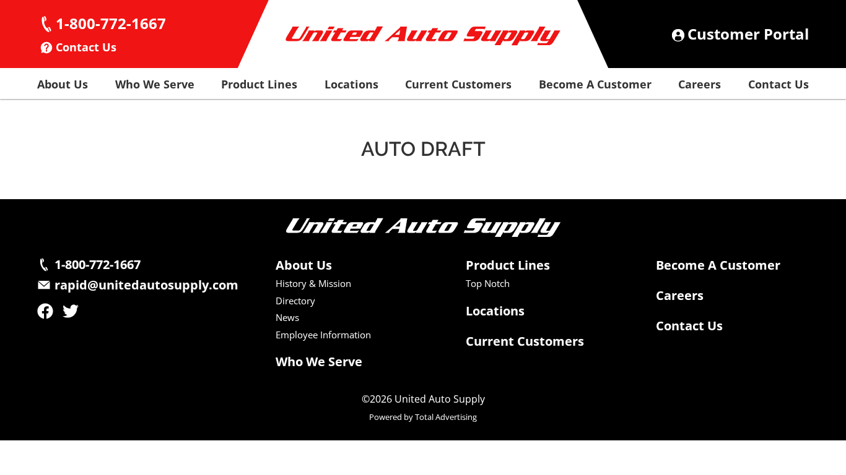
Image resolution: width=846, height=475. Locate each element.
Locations (351, 84)
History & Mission (313, 283)
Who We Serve (154, 84)
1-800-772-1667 (111, 23)
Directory (295, 300)
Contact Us (86, 47)
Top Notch (488, 283)
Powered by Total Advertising (423, 417)
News (287, 317)
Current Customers (458, 84)
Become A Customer (595, 84)
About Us (62, 84)
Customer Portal (748, 34)
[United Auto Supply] (423, 35)
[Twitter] (71, 311)
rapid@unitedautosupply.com (146, 285)
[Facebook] (45, 311)
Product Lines (259, 84)
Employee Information (323, 334)
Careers (699, 84)
